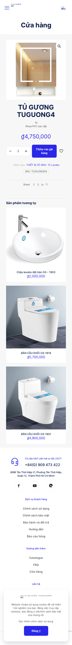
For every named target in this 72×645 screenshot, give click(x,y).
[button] (59, 46)
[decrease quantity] (10, 151)
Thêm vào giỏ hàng (44, 151)
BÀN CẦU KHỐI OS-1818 (36, 353)
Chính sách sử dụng (36, 508)
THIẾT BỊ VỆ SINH (36, 164)
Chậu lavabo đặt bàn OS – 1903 (36, 272)
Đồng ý (36, 630)
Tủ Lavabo (53, 164)
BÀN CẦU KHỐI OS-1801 (36, 434)
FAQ (36, 565)
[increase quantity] (26, 151)
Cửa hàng (36, 571)
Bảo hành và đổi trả (36, 522)
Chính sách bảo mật (36, 515)
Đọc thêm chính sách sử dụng (36, 621)
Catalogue (36, 558)
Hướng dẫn (36, 529)
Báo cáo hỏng (36, 536)
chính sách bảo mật (50, 611)
